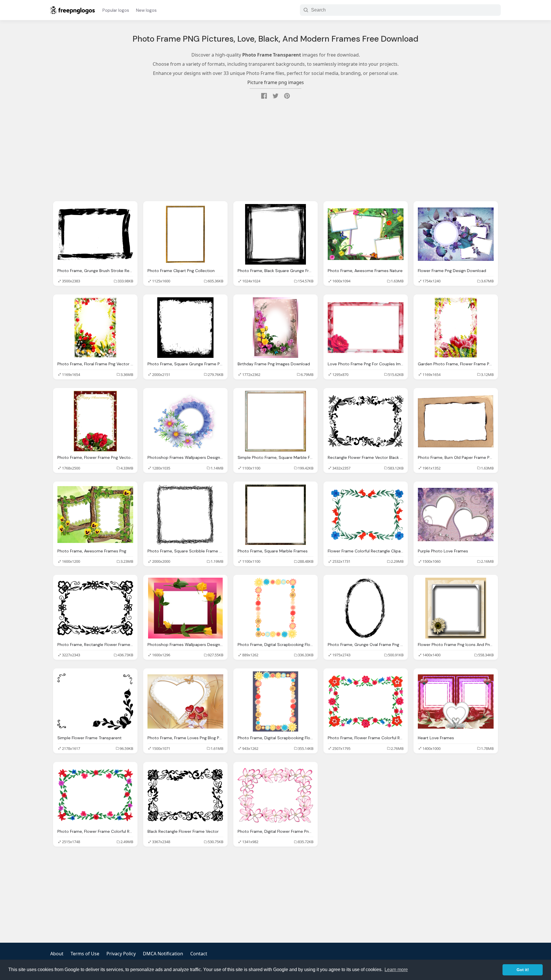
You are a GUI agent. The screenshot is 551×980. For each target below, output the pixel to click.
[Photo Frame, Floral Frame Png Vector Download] (95, 327)
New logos (146, 10)
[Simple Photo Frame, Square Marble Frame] (275, 421)
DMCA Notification (163, 953)
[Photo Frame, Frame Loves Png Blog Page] (185, 701)
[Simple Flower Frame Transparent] (95, 701)
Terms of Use (85, 953)
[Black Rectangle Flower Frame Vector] (185, 795)
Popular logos (115, 10)
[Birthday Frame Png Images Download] (275, 327)
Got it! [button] (523, 969)
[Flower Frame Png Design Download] (456, 234)
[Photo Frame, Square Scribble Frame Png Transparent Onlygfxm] (185, 514)
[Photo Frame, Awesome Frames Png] (95, 514)
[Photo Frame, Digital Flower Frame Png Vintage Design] (275, 795)
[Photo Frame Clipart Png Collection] (185, 234)
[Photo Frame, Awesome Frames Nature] (365, 234)
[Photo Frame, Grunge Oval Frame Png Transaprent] (365, 608)
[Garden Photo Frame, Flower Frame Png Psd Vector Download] (456, 327)
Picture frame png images (275, 82)
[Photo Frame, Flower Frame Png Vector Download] (95, 421)
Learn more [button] (396, 969)
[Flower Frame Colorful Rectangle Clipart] (365, 514)
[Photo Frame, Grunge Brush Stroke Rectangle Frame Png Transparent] (95, 234)
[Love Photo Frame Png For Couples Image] (365, 327)
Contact (198, 953)
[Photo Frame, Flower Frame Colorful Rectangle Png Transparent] (365, 701)
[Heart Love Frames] (456, 701)
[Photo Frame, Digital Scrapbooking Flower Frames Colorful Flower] (275, 608)
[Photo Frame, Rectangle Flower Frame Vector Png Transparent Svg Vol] (95, 608)
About (56, 953)
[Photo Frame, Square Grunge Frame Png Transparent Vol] (185, 327)
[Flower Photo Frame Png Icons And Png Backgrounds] (456, 608)
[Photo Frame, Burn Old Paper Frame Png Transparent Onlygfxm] (456, 421)
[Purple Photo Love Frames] (456, 514)
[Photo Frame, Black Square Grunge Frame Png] (275, 234)
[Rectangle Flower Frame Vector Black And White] (365, 421)
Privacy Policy (121, 953)
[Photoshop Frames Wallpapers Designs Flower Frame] (185, 608)
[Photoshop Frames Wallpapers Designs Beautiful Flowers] (185, 421)
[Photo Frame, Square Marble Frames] (275, 514)
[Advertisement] (275, 151)
